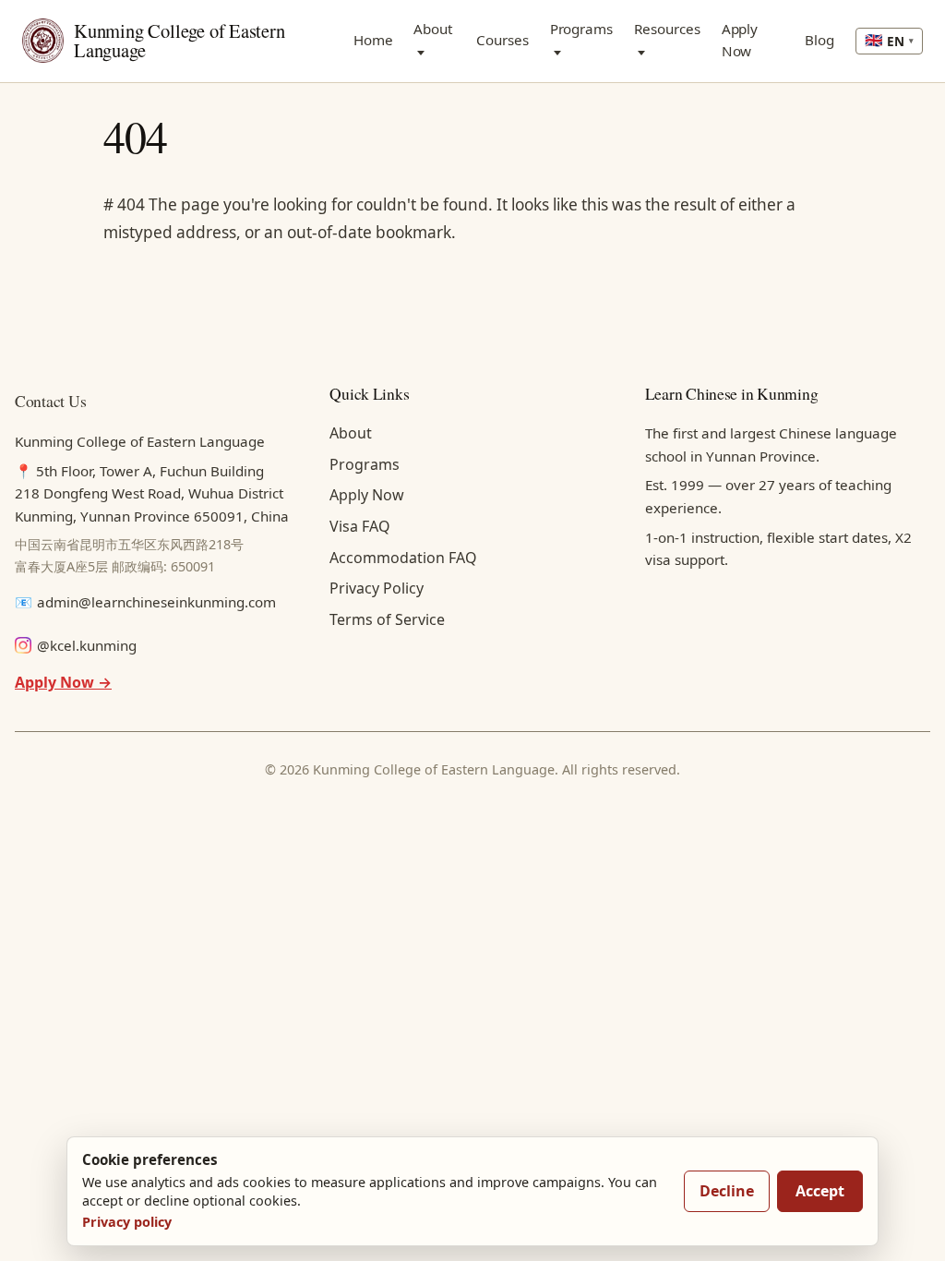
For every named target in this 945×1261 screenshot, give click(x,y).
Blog (819, 39)
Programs (581, 28)
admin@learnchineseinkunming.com (156, 602)
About (432, 28)
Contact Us (50, 401)
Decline (727, 1191)
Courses (502, 39)
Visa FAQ (359, 526)
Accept (819, 1191)
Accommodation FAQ (403, 557)
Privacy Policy (376, 588)
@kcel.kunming (87, 645)
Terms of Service (387, 619)
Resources (667, 28)
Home (373, 39)
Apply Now (740, 39)
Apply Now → (63, 682)
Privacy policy (127, 1222)
